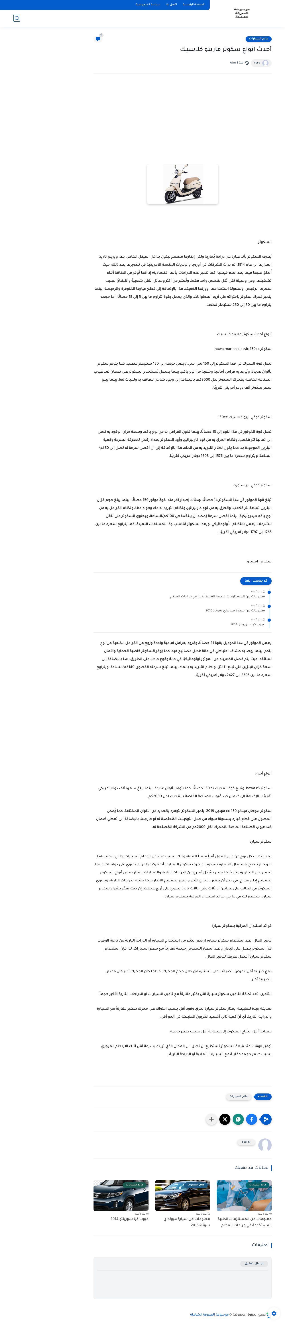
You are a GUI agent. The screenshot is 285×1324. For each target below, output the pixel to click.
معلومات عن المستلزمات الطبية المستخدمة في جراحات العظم (217, 597)
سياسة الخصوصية (148, 4)
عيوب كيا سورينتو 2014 (247, 625)
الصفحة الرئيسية (194, 4)
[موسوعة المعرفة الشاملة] (241, 13)
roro (257, 63)
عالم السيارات (258, 39)
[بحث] (16, 18)
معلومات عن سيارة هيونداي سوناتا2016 (235, 611)
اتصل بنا (171, 4)
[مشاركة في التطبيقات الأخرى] (211, 1119)
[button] (251, 1119)
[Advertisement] (183, 116)
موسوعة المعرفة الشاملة (209, 1315)
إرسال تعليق (254, 1263)
